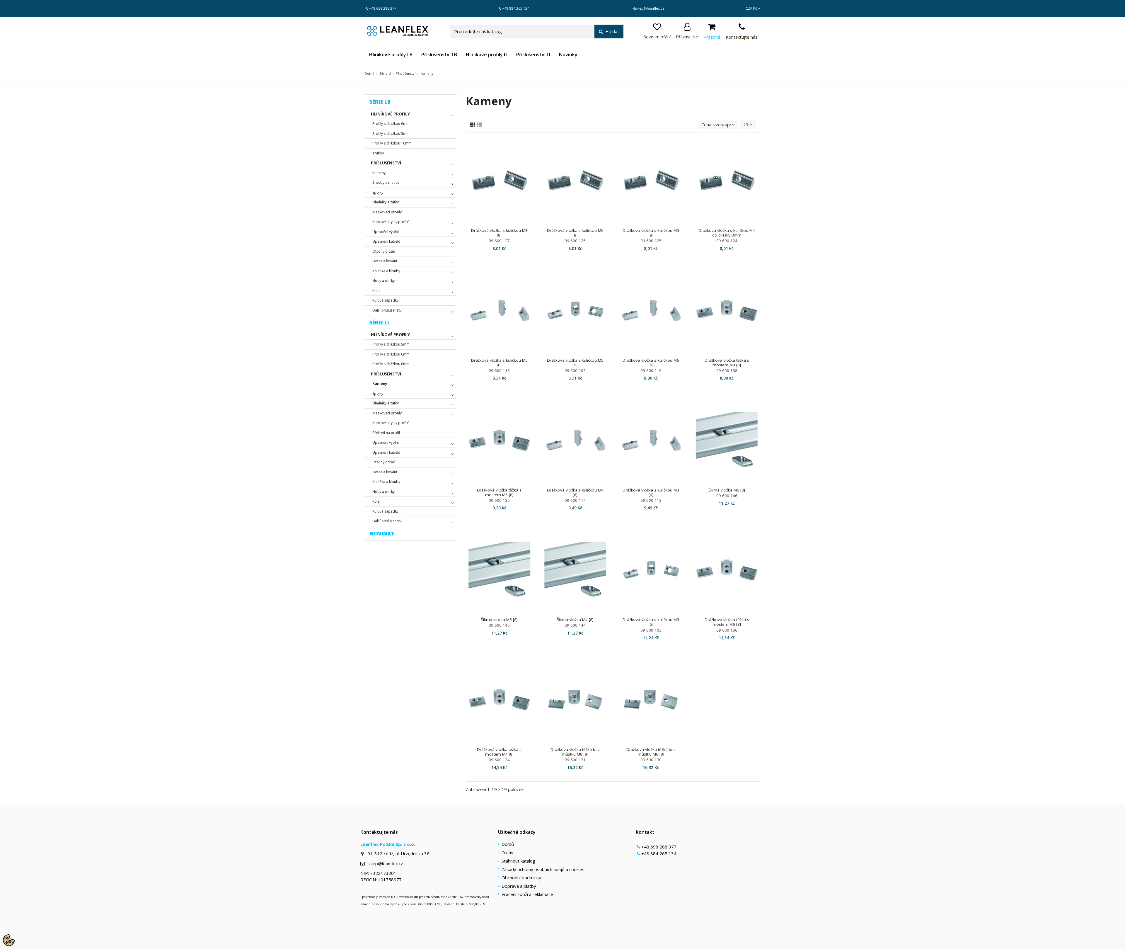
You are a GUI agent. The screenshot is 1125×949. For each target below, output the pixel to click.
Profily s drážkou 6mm (391, 123)
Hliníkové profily (390, 114)
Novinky (382, 533)
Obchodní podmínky (521, 877)
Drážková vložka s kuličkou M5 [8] (651, 233)
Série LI (379, 322)
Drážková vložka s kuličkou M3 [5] (651, 622)
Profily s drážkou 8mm (391, 133)
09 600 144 (575, 625)
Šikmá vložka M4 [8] (575, 619)
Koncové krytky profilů (390, 221)
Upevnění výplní (385, 231)
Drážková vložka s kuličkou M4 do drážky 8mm (726, 233)
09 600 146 (726, 495)
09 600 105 (575, 370)
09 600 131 (575, 759)
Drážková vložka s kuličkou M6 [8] (575, 233)
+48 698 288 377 (382, 8)
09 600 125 (651, 240)
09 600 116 (651, 370)
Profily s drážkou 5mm (391, 344)
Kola (376, 290)
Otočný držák (383, 251)
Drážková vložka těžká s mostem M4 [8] (499, 752)
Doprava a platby (519, 886)
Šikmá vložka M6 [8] (726, 490)
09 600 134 (499, 759)
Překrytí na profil (386, 432)
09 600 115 (499, 370)
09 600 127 (499, 240)
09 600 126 (575, 240)
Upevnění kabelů (386, 241)
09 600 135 (499, 500)
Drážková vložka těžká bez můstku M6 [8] (651, 752)
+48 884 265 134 (515, 8)
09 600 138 (726, 370)
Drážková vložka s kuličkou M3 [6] (651, 492)
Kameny (379, 172)
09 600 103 (651, 630)
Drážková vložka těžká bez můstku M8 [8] (575, 752)
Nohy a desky (383, 280)
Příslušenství (386, 163)
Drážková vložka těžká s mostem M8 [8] (727, 363)
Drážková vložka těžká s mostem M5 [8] (499, 492)
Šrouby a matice (385, 182)
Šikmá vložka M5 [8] (499, 619)
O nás (507, 853)
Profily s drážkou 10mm (392, 143)
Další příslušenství (387, 310)
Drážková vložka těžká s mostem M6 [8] (727, 622)
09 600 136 (726, 630)
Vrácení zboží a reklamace (527, 894)
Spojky (377, 192)
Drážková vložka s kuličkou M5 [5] (575, 363)
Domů (508, 844)
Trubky (378, 153)
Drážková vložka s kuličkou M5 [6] (499, 363)
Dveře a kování (384, 260)
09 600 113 (651, 500)
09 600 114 (575, 500)
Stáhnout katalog (518, 861)
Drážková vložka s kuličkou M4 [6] (575, 492)
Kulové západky (385, 300)
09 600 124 (726, 240)
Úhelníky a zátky (385, 202)
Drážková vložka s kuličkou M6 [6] (651, 363)
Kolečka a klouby (386, 270)
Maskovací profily (387, 212)
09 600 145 (499, 625)
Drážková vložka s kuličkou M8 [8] (499, 233)
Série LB (380, 101)
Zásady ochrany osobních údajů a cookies (543, 869)
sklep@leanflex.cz (649, 8)
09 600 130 (651, 759)
